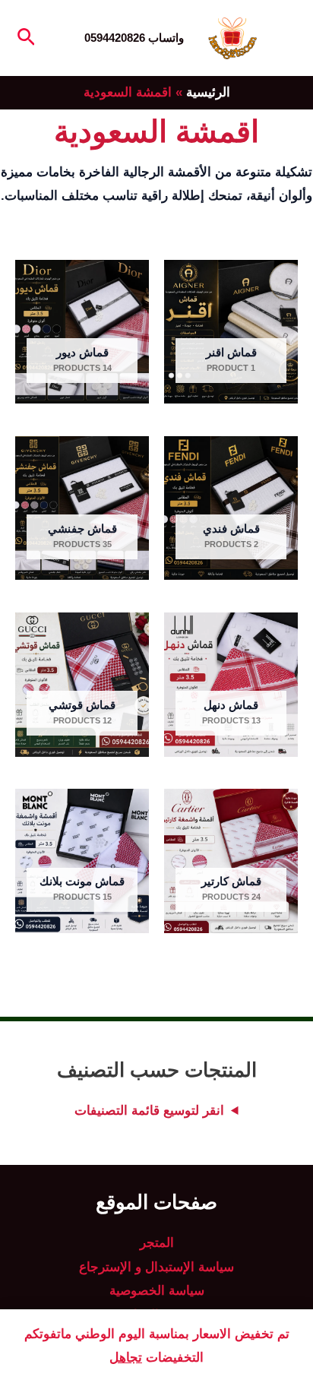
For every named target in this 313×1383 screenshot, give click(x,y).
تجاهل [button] (125, 1357)
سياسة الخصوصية (156, 1290)
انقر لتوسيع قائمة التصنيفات (149, 1110)
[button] (24, 38)
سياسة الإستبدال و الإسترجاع (156, 1267)
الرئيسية (208, 92)
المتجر (157, 1243)
